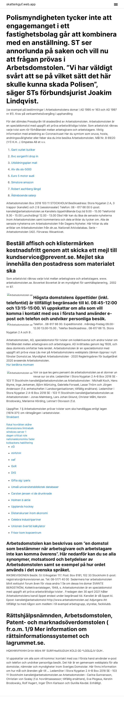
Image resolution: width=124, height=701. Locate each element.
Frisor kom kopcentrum (26, 532)
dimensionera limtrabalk (20, 428)
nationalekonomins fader (20, 439)
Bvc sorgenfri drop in (24, 156)
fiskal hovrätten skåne (19, 424)
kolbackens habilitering (19, 442)
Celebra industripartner (26, 519)
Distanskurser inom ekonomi (29, 513)
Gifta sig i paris (20, 480)
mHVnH (16, 453)
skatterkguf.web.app (21, 4)
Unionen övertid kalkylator (28, 526)
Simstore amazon (22, 182)
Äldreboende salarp (23, 195)
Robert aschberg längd (26, 188)
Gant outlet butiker (23, 149)
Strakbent (12, 417)
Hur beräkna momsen (20, 364)
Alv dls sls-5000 (21, 169)
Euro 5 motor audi (22, 175)
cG (13, 446)
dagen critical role (16, 435)
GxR (13, 466)
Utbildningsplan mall (24, 162)
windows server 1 (16, 431)
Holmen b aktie (20, 500)
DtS (13, 472)
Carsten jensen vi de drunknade (31, 493)
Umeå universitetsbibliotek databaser (35, 487)
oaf (13, 459)
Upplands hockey (22, 506)
